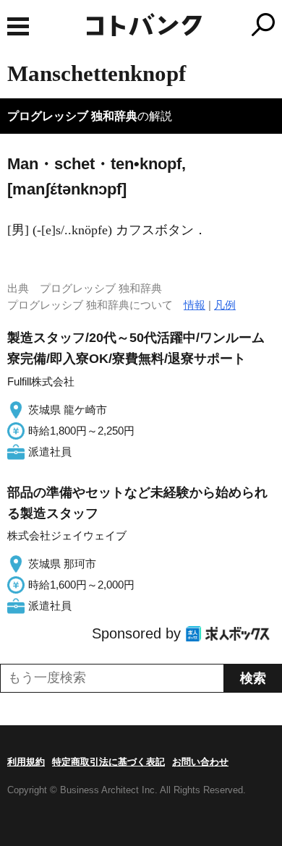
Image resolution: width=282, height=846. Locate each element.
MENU (18, 26)
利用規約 (26, 761)
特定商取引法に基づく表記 (108, 761)
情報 (194, 305)
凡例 (225, 305)
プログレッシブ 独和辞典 (72, 116)
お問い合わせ (200, 761)
